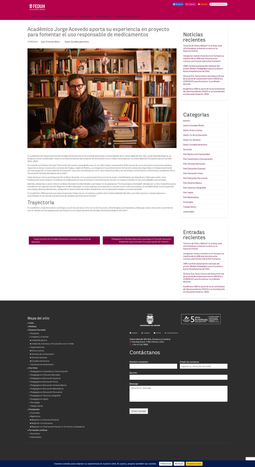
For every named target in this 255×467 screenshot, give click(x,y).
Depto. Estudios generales (77, 42)
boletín (186, 121)
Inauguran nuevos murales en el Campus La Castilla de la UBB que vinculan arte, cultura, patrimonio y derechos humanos (203, 58)
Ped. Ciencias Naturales (194, 164)
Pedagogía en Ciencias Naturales (45, 375)
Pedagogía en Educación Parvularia (46, 392)
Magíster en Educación (42, 423)
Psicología (188, 202)
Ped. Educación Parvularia (195, 178)
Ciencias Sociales (39, 357)
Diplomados (35, 437)
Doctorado (35, 413)
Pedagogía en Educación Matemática (46, 388)
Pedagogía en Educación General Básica (48, 385)
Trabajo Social (189, 207)
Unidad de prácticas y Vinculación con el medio (52, 344)
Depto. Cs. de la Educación (195, 135)
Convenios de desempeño (41, 364)
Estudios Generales (40, 361)
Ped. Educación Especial (194, 168)
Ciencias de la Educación (42, 354)
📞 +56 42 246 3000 (138, 344)
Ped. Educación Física (193, 173)
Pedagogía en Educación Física (44, 382)
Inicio (34, 16)
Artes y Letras (37, 350)
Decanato (34, 333)
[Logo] (37, 7)
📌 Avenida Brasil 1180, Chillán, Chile (146, 342)
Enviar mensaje (139, 411)
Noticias (46, 16)
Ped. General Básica (192, 183)
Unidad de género (39, 340)
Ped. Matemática (191, 197)
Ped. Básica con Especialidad (196, 154)
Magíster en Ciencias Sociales (45, 420)
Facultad (187, 149)
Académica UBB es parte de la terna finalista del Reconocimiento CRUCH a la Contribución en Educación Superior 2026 (204, 91)
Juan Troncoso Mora (50, 42)
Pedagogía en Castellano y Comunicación (49, 371)
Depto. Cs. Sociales (192, 140)
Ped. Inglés (188, 192)
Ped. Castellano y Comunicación (198, 159)
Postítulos (35, 433)
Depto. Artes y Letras (192, 130)
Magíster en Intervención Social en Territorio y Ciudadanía (58, 427)
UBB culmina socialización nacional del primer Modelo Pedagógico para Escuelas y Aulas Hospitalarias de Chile (203, 68)
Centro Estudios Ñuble (193, 125)
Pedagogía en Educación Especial (45, 378)
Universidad (188, 211)
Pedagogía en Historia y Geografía (45, 395)
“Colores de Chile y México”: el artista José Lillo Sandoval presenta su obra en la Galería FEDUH (202, 48)
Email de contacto (190, 361)
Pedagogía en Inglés (39, 399)
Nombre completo (139, 361)
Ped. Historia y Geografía (194, 188)
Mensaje (134, 383)
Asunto (134, 372)
